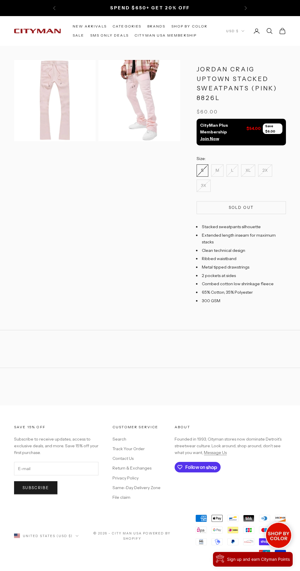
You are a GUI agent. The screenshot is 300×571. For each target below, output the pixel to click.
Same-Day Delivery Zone (136, 487)
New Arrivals (90, 26)
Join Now (209, 138)
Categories (127, 26)
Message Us (215, 452)
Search (119, 439)
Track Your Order (128, 448)
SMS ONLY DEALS (109, 35)
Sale (78, 35)
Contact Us (123, 458)
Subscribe (36, 487)
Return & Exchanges (131, 468)
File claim (121, 497)
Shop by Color (189, 26)
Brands (156, 26)
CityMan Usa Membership (165, 35)
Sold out (241, 207)
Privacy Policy (125, 478)
